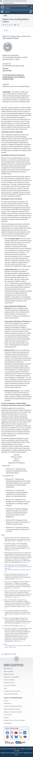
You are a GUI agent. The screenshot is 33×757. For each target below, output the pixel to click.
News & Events (8, 671)
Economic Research (10, 685)
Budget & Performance (10, 712)
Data (5, 688)
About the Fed (8, 668)
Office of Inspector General (12, 709)
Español (6, 717)
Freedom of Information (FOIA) (13, 706)
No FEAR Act (8, 715)
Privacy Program (20, 720)
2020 (5, 15)
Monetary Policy (8, 674)
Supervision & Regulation (11, 677)
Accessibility (7, 723)
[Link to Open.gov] (21, 742)
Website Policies (9, 720)
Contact (6, 700)
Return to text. (27, 540)
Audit (19, 712)
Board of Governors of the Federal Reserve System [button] (17, 7)
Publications (7, 703)
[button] (2, 7)
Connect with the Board (11, 694)
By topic (6, 30)
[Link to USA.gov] (10, 742)
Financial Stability (9, 680)
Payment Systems (9, 682)
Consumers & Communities (12, 691)
